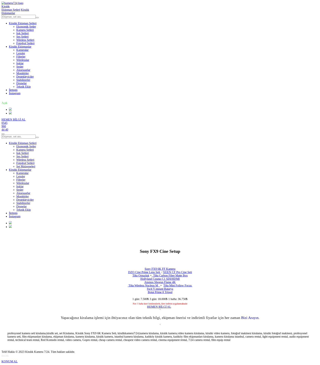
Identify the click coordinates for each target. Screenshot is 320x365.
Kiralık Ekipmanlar (20, 46)
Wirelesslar (22, 59)
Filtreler (20, 56)
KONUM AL (9, 361)
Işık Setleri (22, 33)
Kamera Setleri (25, 29)
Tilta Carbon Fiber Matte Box (170, 275)
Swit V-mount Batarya (160, 288)
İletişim (13, 89)
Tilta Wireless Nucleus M (144, 285)
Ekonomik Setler (26, 26)
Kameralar (22, 49)
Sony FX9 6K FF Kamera (160, 268)
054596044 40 (4, 126)
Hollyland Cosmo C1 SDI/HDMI (160, 278)
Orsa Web (5, 355)
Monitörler (22, 73)
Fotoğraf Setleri (25, 43)
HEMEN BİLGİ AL (13, 119)
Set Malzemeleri (25, 166)
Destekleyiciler (25, 76)
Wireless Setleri (25, 39)
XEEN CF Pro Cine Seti (177, 272)
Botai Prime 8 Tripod (160, 292)
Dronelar (21, 83)
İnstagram (14, 93)
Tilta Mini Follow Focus (177, 285)
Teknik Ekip (23, 86)
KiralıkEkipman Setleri (10, 8)
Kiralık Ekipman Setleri (22, 23)
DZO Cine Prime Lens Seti (144, 272)
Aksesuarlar (23, 69)
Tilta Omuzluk (140, 275)
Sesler (19, 66)
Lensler (20, 53)
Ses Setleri (22, 36)
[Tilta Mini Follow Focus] (128, 285)
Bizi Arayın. (250, 318)
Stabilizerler (23, 79)
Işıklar (20, 63)
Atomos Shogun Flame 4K (160, 282)
